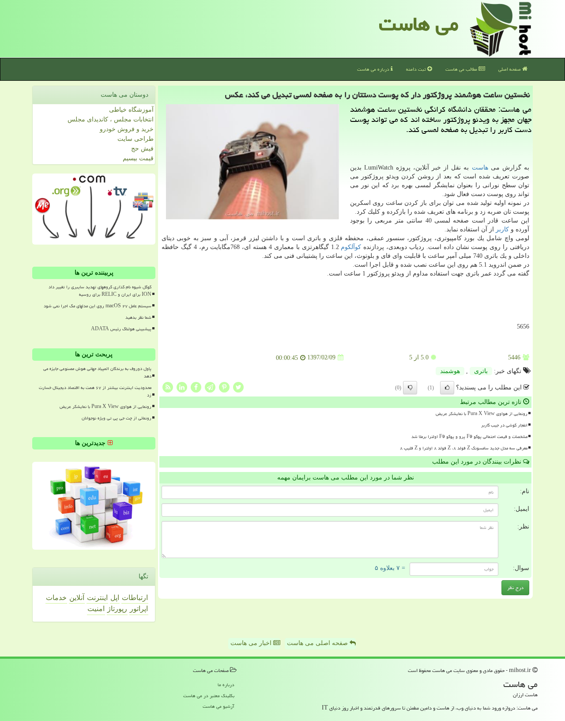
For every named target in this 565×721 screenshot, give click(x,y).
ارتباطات (135, 597)
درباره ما (226, 684)
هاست (480, 167)
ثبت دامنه (416, 69)
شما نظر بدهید (138, 317)
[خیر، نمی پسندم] (410, 387)
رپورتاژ (117, 608)
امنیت (96, 608)
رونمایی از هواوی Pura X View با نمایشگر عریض (481, 413)
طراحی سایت (135, 139)
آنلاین (76, 597)
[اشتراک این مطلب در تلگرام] (210, 386)
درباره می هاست (374, 69)
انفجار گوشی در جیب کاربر (504, 425)
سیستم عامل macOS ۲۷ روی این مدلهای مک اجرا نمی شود (97, 306)
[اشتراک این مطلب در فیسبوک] (196, 386)
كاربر (502, 229)
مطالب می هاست (461, 69)
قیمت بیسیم (138, 158)
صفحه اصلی (510, 69)
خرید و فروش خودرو (127, 129)
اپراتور (139, 608)
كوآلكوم (351, 247)
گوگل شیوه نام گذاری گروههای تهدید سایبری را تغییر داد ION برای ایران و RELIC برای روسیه (100, 291)
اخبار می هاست (251, 643)
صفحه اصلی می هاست (318, 643)
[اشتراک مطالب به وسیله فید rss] (168, 386)
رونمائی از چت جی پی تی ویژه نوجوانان (116, 418)
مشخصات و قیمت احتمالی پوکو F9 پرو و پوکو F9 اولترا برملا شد (469, 436)
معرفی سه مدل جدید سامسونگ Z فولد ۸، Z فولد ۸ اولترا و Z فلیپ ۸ (463, 448)
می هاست (419, 24)
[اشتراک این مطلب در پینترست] (224, 386)
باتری (481, 371)
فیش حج (142, 148)
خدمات (56, 597)
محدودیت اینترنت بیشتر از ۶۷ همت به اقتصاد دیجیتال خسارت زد (95, 391)
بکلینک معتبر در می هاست (208, 695)
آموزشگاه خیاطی (131, 109)
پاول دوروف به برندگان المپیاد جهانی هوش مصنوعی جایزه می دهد (97, 372)
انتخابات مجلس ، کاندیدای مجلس (111, 119)
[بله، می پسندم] (447, 387)
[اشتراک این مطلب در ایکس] (238, 386)
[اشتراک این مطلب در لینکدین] (182, 386)
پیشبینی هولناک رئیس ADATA (121, 329)
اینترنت (97, 597)
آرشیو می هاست (218, 706)
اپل (114, 597)
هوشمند (450, 371)
